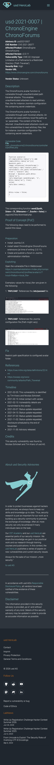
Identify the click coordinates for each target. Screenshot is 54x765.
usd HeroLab (36, 533)
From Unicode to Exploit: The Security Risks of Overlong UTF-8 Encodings (25, 738)
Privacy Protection (12, 655)
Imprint (7, 651)
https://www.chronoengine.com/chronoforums (26, 72)
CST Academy (15, 533)
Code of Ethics (10, 706)
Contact (7, 647)
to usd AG (9, 565)
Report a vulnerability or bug (16, 701)
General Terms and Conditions (17, 659)
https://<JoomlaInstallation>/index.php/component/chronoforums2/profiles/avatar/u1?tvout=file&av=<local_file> (26, 272)
